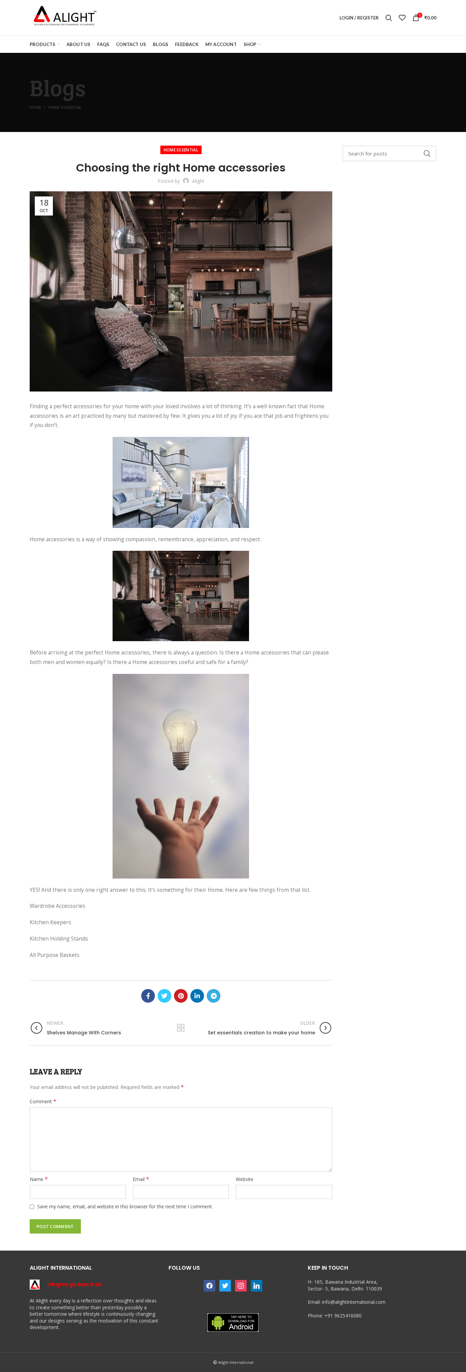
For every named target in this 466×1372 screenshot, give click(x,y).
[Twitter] (164, 996)
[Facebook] (148, 996)
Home (35, 107)
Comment (43, 1101)
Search (427, 153)
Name (39, 1179)
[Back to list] (181, 1028)
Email (141, 1179)
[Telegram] (213, 996)
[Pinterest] (181, 996)
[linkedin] (197, 996)
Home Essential (65, 107)
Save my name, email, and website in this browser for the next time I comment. (125, 1206)
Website (244, 1179)
